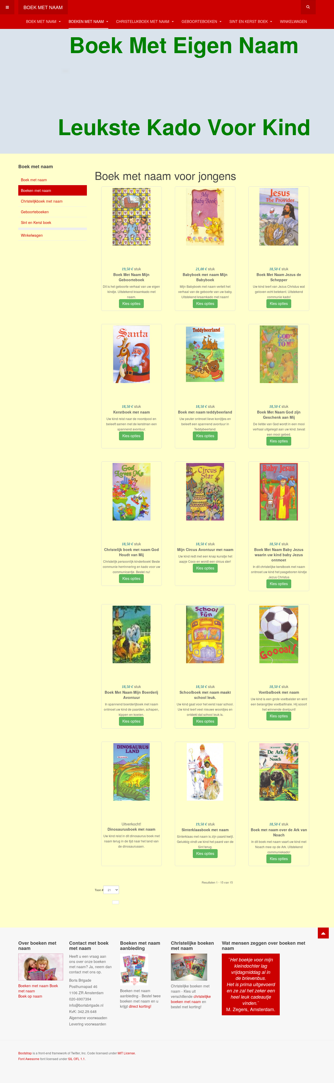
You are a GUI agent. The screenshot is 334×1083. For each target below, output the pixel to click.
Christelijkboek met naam (143, 21)
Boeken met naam (87, 21)
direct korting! (140, 1006)
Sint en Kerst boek (249, 21)
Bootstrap (25, 1053)
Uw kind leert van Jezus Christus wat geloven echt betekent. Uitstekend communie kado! (279, 291)
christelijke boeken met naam (191, 999)
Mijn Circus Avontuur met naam (205, 549)
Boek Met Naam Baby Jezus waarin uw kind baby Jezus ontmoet (278, 554)
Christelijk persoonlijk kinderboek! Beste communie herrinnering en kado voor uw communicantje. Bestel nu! (131, 566)
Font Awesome (28, 1058)
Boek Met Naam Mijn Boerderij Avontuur (131, 695)
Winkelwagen (293, 21)
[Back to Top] (323, 933)
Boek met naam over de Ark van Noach (279, 832)
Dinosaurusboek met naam (131, 829)
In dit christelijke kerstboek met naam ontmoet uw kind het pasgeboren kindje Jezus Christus (279, 571)
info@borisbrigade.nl (86, 1005)
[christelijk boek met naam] (189, 966)
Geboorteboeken (200, 21)
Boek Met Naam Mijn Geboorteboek (131, 277)
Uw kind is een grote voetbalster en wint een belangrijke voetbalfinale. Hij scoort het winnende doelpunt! (279, 704)
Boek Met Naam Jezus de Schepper (279, 277)
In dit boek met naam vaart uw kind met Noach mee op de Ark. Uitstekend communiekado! (278, 846)
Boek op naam (30, 996)
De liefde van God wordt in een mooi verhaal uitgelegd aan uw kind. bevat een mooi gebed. (279, 429)
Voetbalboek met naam (279, 692)
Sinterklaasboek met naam (205, 829)
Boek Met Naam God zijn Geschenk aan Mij (279, 414)
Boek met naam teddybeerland (205, 412)
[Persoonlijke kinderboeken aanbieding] (134, 968)
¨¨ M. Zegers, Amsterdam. (250, 984)
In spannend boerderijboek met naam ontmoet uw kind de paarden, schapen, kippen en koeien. (131, 709)
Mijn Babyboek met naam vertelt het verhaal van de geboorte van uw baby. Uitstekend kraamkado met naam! (205, 291)
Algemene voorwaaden (88, 1017)
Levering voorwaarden (87, 1023)
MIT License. (127, 1053)
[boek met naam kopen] (40, 966)
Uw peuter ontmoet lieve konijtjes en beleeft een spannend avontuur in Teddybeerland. (205, 423)
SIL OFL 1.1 (76, 1058)
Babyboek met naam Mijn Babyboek (205, 277)
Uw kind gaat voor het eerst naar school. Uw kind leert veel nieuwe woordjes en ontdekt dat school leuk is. (205, 709)
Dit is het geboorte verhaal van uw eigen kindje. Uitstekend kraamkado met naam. (131, 291)
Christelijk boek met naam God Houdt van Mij (131, 552)
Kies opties (131, 303)
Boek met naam (41, 21)
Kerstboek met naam (131, 412)
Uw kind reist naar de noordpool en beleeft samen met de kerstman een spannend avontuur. (131, 423)
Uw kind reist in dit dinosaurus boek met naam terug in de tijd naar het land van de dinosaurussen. (131, 841)
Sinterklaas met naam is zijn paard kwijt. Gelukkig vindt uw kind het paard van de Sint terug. (205, 841)
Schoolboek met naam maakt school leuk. (205, 695)
